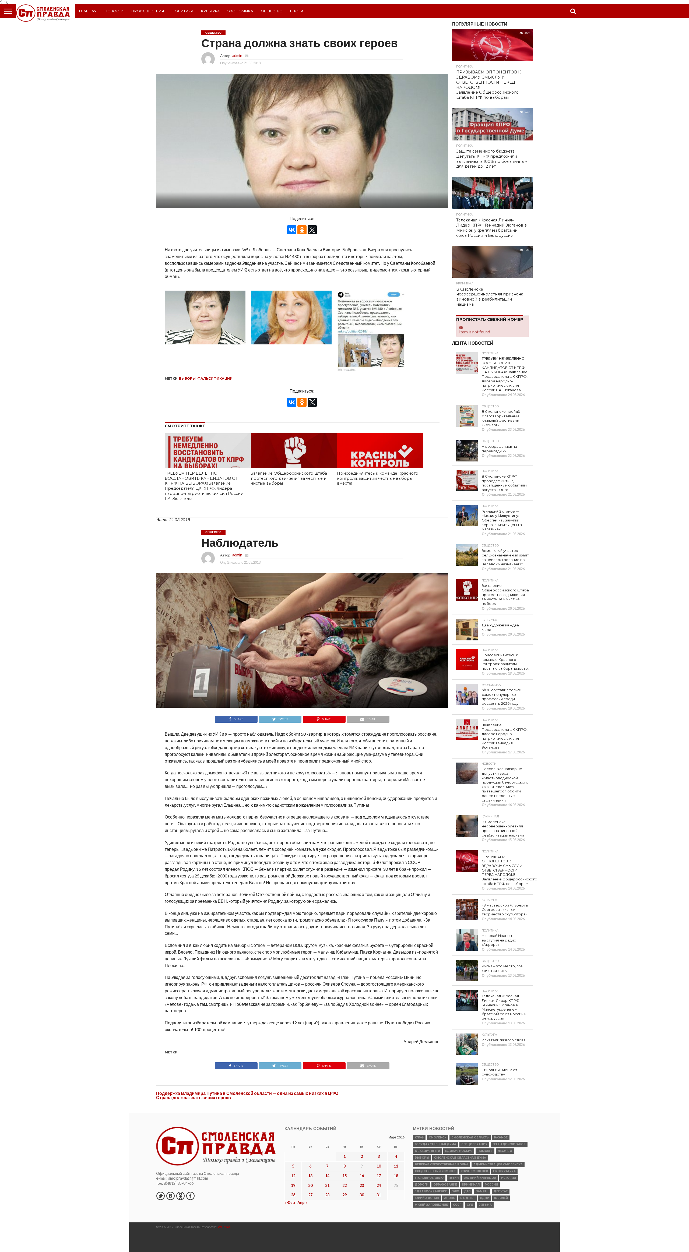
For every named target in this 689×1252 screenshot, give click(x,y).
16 (362, 1175)
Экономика (240, 11)
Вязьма (485, 1205)
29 (344, 1195)
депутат (501, 1191)
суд (470, 1205)
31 (379, 1195)
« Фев (289, 1202)
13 (310, 1175)
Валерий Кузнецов (480, 1178)
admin (237, 55)
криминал (471, 1184)
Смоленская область (470, 1137)
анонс (449, 1198)
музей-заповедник (431, 1205)
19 (293, 1185)
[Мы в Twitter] (160, 1195)
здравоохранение (431, 1191)
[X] (312, 229)
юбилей (501, 1198)
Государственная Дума (435, 1144)
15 (344, 1175)
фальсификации (215, 378)
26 (293, 1195)
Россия (491, 1184)
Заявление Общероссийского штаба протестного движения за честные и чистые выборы (289, 478)
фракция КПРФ (427, 1151)
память (482, 1191)
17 (379, 1175)
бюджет (467, 1198)
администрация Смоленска (498, 1164)
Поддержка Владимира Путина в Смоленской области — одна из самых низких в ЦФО (247, 1093)
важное (501, 1137)
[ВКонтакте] (291, 229)
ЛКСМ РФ (505, 1151)
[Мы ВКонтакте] (170, 1195)
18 (396, 1175)
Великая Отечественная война (441, 1164)
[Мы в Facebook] (190, 1195)
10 (379, 1166)
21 (327, 1185)
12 (293, 1175)
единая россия (458, 1151)
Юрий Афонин (427, 1198)
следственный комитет (435, 1171)
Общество (272, 11)
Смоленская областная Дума (460, 1157)
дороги (421, 1184)
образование (445, 1184)
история (508, 1178)
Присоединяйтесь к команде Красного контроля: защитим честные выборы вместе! (377, 478)
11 (396, 1166)
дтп (467, 1191)
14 (327, 1175)
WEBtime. (224, 1227)
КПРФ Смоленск (474, 1171)
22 (344, 1185)
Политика (183, 11)
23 (362, 1185)
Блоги (296, 11)
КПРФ (419, 1137)
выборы (187, 378)
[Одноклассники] (302, 229)
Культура (210, 11)
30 (362, 1195)
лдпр (484, 1198)
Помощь (485, 1151)
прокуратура (504, 1171)
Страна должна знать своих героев (193, 1097)
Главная (88, 11)
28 (327, 1195)
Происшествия (147, 11)
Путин (454, 1178)
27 (310, 1195)
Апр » (302, 1202)
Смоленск (437, 1137)
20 (310, 1185)
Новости (114, 11)
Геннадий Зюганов (509, 1144)
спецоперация (474, 1144)
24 (379, 1185)
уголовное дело (429, 1178)
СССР (457, 1205)
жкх (455, 1191)
